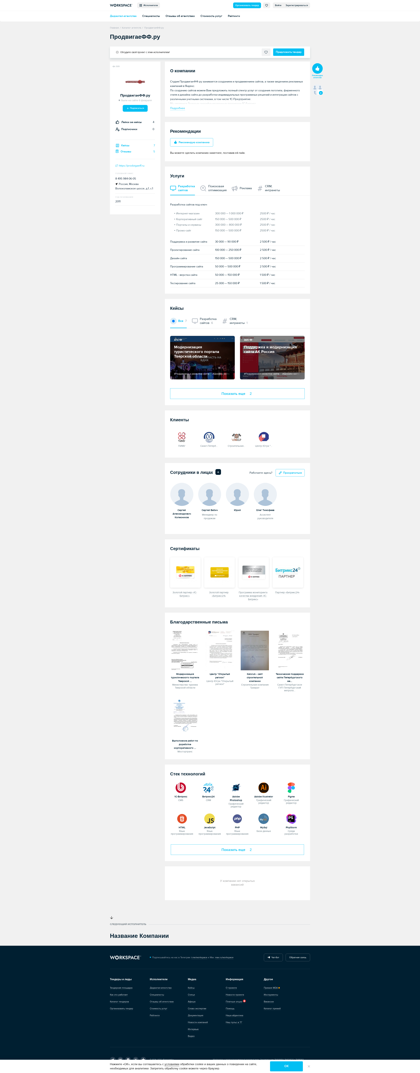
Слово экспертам (197, 1008)
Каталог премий (272, 1008)
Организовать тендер (247, 5)
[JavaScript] (209, 818)
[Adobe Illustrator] (263, 787)
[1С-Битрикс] (181, 787)
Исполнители (150, 5)
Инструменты (271, 994)
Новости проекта (235, 994)
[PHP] (237, 818)
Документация (195, 1015)
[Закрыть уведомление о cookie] (309, 1066)
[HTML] (182, 818)
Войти (278, 5)
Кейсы (191, 987)
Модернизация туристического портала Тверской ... (185, 678)
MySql (263, 827)
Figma (291, 796)
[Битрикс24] (208, 787)
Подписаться (136, 108)
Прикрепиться (292, 472)
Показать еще (236, 394)
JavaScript (209, 827)
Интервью (193, 1029)
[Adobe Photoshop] (236, 787)
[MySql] (263, 818)
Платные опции (234, 1001)
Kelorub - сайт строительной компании (255, 678)
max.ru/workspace (224, 957)
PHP (237, 827)
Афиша (191, 1001)
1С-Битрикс (180, 796)
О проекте (231, 987)
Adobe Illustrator (263, 796)
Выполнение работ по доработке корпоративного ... (185, 744)
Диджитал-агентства (123, 16)
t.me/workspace (199, 957)
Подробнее (177, 108)
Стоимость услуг (211, 16)
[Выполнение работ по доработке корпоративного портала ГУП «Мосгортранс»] (185, 717)
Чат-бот (274, 957)
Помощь (230, 1008)
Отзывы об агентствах (180, 16)
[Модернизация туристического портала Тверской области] (185, 650)
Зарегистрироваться (297, 5)
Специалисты (151, 16)
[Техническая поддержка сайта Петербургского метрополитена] (289, 651)
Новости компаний (198, 1022)
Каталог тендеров (119, 1001)
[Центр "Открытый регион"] (220, 651)
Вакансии (269, 1001)
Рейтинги (234, 16)
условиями (172, 1064)
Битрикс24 (208, 796)
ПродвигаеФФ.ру (135, 95)
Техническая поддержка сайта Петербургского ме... (290, 678)
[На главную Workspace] (125, 957)
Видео (191, 1036)
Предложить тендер (289, 52)
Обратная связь (297, 957)
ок (286, 1066)
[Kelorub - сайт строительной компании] (255, 650)
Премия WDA (271, 987)
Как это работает (119, 994)
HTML (182, 827)
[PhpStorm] (291, 818)
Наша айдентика (234, 1015)
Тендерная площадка (121, 987)
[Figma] (291, 787)
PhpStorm (291, 827)
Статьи (191, 994)
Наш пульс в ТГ (234, 1022)
